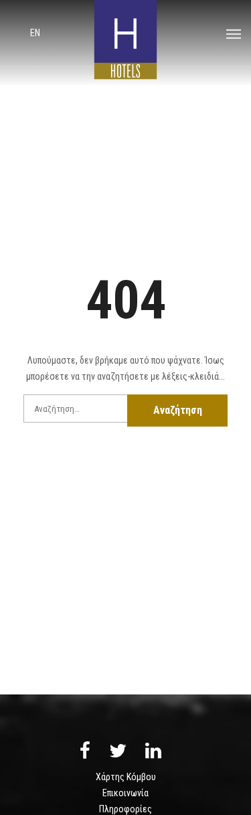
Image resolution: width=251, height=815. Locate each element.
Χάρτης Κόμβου (126, 776)
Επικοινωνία (125, 793)
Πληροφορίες (125, 809)
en (35, 32)
